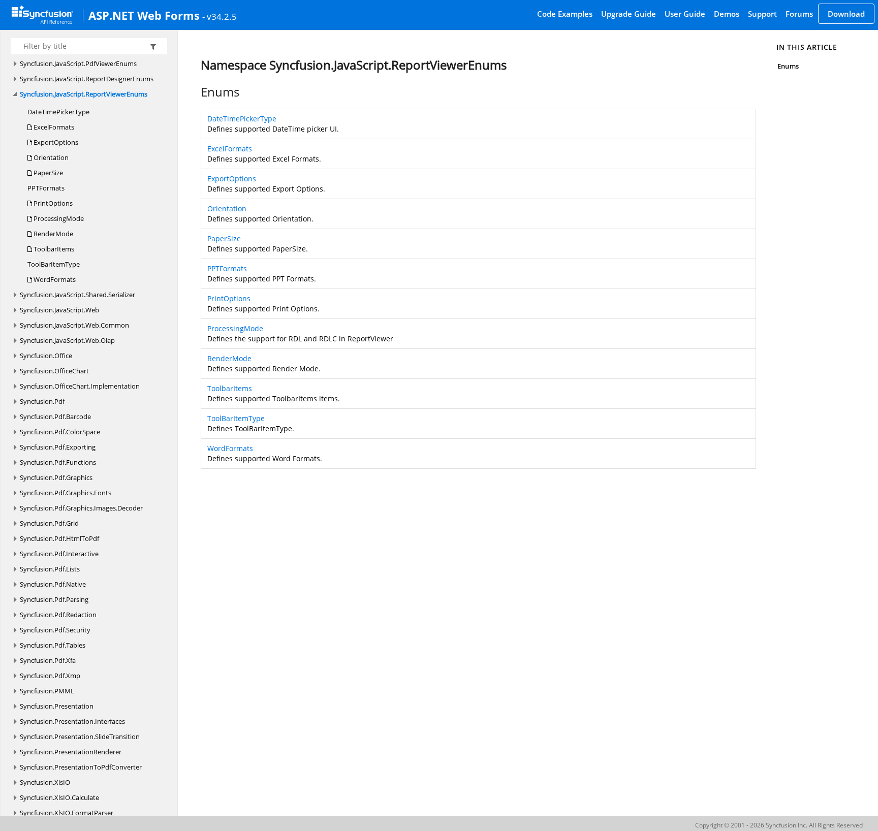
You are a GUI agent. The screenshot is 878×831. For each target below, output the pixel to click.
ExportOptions (55, 142)
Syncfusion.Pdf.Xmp (50, 675)
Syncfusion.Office (46, 355)
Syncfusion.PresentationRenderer (70, 751)
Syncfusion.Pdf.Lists (50, 568)
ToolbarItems (53, 248)
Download (846, 14)
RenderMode (52, 233)
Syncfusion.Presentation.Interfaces (72, 721)
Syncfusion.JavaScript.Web (59, 309)
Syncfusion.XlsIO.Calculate (59, 797)
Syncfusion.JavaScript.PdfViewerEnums (78, 63)
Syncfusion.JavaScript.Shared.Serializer (77, 294)
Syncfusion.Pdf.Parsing (54, 599)
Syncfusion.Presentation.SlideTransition (80, 736)
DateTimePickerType (58, 111)
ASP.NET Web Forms (144, 15)
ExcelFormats (53, 127)
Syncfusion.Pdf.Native (53, 584)
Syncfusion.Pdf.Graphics (56, 477)
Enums (787, 66)
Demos (726, 14)
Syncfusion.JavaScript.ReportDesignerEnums (86, 78)
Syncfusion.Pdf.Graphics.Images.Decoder (81, 508)
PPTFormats (46, 188)
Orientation (50, 157)
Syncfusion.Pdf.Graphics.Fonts (65, 492)
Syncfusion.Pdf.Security (55, 629)
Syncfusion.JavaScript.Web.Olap (67, 340)
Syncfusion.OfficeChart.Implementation (80, 386)
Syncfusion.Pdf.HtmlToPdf (59, 538)
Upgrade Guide (628, 14)
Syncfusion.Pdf (42, 401)
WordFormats (54, 279)
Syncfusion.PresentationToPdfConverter (81, 767)
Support (762, 14)
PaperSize (47, 172)
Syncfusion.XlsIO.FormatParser (66, 812)
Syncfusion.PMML (47, 690)
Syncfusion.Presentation (56, 706)
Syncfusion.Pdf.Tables (52, 645)
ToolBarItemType (53, 264)
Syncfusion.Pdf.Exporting (58, 447)
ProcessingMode (58, 218)
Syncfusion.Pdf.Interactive (59, 553)
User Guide (685, 14)
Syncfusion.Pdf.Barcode (55, 416)
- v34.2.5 (219, 16)
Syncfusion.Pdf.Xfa (48, 660)
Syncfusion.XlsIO (45, 782)
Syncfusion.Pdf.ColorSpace (60, 431)
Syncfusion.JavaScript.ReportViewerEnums (83, 94)
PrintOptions (52, 203)
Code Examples (564, 14)
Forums (799, 14)
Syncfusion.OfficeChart (54, 370)
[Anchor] (195, 92)
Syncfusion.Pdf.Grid (49, 523)
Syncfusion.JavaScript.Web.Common (74, 325)
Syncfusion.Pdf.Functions (58, 462)
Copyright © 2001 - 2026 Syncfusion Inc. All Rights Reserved (779, 825)
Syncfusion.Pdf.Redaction (58, 614)
